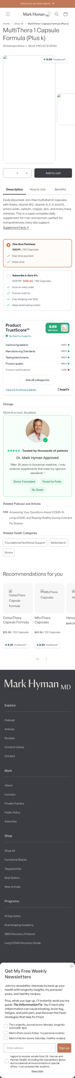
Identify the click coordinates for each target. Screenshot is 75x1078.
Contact (10, 756)
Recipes (10, 738)
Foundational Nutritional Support (25, 542)
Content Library (14, 747)
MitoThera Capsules (42, 620)
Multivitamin (58, 542)
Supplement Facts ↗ (16, 227)
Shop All (18, 23)
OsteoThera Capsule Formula (16, 620)
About (8, 785)
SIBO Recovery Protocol (20, 934)
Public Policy (12, 812)
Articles (9, 729)
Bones (9, 552)
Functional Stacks (16, 859)
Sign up (64, 1048)
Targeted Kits (13, 868)
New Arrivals (12, 886)
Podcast (10, 720)
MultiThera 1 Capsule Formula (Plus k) (48, 23)
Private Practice (14, 803)
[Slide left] (28, 658)
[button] (8, 14)
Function (10, 794)
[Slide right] (46, 658)
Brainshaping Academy (19, 925)
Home (6, 23)
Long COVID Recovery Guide (23, 943)
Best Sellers (12, 877)
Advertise (11, 821)
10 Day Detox (13, 916)
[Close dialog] (72, 966)
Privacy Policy (37, 1071)
